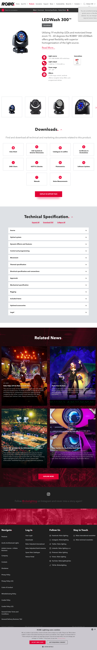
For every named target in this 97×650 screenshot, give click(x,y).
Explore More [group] (48, 476)
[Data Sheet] (67, 10)
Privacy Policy (61, 638)
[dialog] (48, 638)
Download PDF (48, 222)
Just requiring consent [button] (57, 642)
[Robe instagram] (48, 494)
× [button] (95, 629)
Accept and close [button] (37, 642)
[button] (48, 647)
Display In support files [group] (48, 194)
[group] (96, 107)
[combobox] (92, 629)
